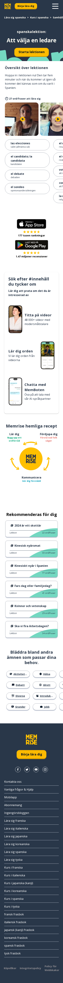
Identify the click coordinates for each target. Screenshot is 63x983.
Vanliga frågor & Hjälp (18, 789)
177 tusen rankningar (31, 235)
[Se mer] (55, 6)
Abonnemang (13, 805)
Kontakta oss (13, 782)
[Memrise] (8, 6)
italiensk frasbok (15, 922)
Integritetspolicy (30, 968)
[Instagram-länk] (45, 769)
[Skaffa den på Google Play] (31, 245)
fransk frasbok (14, 914)
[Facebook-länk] (18, 769)
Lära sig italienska (16, 828)
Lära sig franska (15, 821)
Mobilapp (10, 797)
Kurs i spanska (39, 17)
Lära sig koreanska (16, 844)
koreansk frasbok (16, 938)
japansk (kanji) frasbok (19, 930)
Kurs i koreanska (15, 891)
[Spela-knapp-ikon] (22, 119)
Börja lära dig (26, 6)
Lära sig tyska (13, 860)
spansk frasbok (14, 945)
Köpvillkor (10, 968)
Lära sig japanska (15, 836)
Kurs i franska (13, 867)
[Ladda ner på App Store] (31, 224)
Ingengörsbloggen (16, 813)
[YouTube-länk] (36, 769)
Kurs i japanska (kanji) (18, 883)
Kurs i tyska (11, 906)
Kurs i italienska (14, 875)
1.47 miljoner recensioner (31, 256)
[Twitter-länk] (27, 769)
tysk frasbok (12, 953)
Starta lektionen (32, 52)
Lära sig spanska (15, 17)
